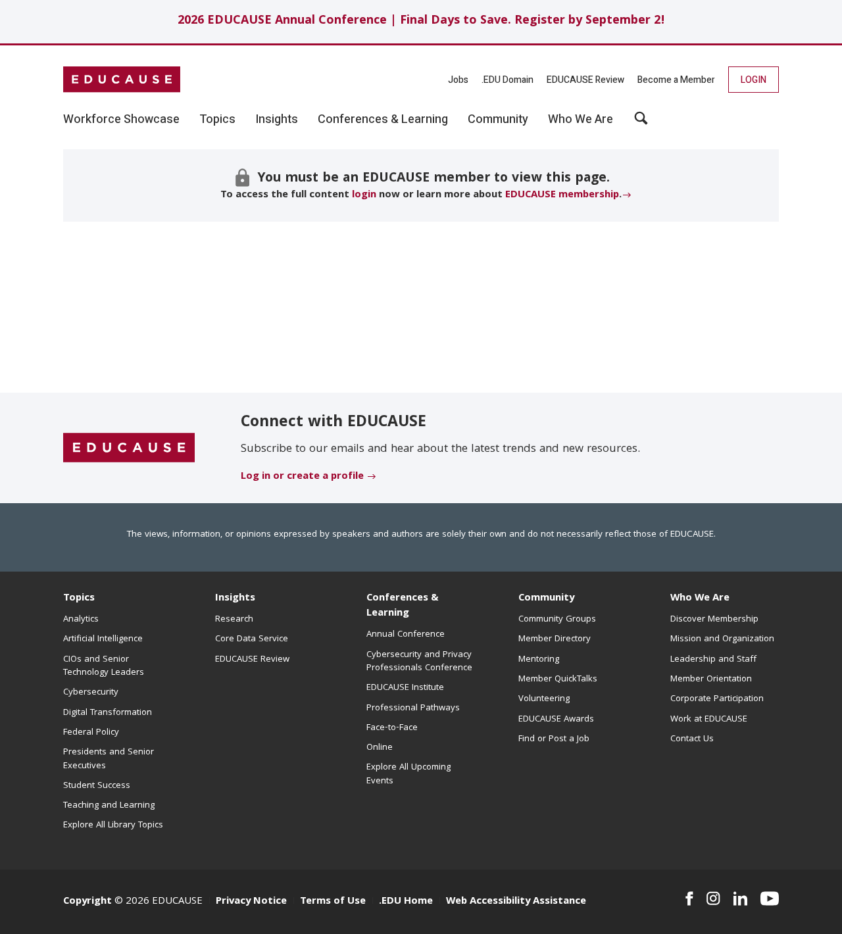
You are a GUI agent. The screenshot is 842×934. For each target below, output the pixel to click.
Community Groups (557, 619)
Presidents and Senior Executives (108, 759)
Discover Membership (714, 619)
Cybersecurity (90, 692)
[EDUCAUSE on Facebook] (689, 898)
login (364, 195)
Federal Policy (91, 732)
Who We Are (700, 598)
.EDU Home (406, 901)
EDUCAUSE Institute (405, 688)
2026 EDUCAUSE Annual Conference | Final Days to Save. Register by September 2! (421, 21)
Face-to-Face (392, 728)
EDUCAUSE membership (562, 195)
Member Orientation (711, 679)
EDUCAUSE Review (585, 80)
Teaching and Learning (109, 806)
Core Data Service (251, 639)
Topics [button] (217, 119)
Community (546, 598)
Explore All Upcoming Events (408, 774)
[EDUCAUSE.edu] (121, 79)
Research (234, 619)
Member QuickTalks (557, 679)
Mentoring (538, 659)
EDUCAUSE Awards (556, 719)
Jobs (458, 80)
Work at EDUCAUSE (708, 719)
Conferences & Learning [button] (383, 119)
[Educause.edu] (129, 448)
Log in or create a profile (302, 476)
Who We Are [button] (580, 119)
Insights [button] (276, 119)
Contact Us (692, 739)
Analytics (81, 619)
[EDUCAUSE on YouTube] (769, 898)
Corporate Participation (717, 699)
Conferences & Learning (402, 606)
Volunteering (544, 699)
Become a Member (676, 80)
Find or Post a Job (553, 739)
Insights (235, 598)
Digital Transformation (107, 713)
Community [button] (498, 119)
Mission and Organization (722, 639)
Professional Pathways (413, 708)
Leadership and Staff (713, 659)
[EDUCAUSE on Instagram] (713, 898)
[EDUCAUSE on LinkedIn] (740, 898)
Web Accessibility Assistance (516, 901)
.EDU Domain (507, 80)
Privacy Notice (251, 901)
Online (379, 748)
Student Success (96, 786)
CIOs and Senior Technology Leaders (103, 666)
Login (753, 80)
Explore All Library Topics (113, 825)
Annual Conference (405, 634)
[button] (641, 123)
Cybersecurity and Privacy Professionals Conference (419, 662)
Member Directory (554, 639)
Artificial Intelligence (103, 639)
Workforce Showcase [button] (121, 119)
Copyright (87, 901)
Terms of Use (333, 901)
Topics (79, 598)
